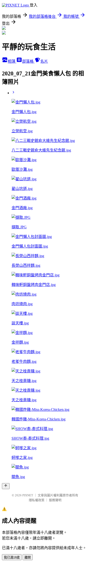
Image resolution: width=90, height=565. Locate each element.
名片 (44, 61)
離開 (27, 557)
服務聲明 (55, 500)
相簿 (12, 61)
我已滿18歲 (12, 557)
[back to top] (6, 486)
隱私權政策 (36, 500)
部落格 (28, 61)
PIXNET (27, 495)
